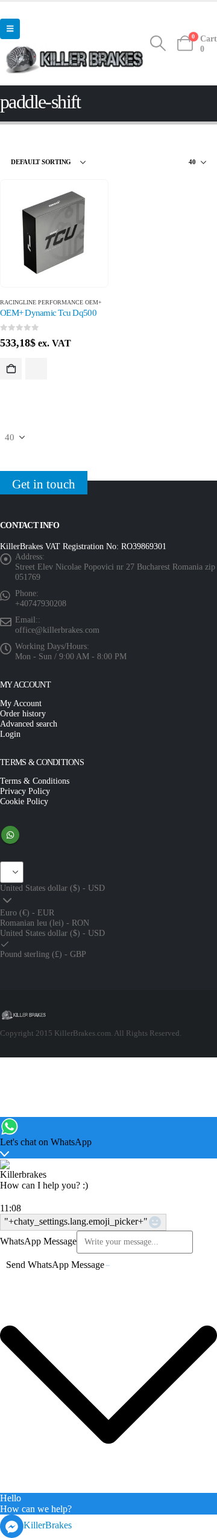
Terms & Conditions (34, 781)
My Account (21, 703)
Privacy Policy (25, 791)
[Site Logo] (74, 58)
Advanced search (28, 723)
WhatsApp (10, 835)
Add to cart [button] (11, 369)
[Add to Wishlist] (36, 369)
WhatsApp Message (38, 1241)
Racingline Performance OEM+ (51, 302)
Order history (23, 713)
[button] (10, 29)
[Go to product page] (54, 233)
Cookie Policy (24, 801)
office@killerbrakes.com (57, 630)
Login (10, 734)
